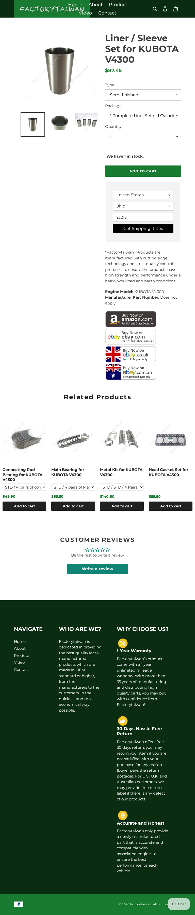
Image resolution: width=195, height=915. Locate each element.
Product (21, 655)
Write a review (97, 568)
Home (20, 641)
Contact (21, 669)
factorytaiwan (140, 904)
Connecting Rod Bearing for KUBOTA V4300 (22, 474)
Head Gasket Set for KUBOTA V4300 (168, 472)
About (20, 648)
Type (109, 84)
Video (19, 662)
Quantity (113, 126)
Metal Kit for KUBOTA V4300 (121, 472)
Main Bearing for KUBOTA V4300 (67, 472)
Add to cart (24, 506)
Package (113, 105)
